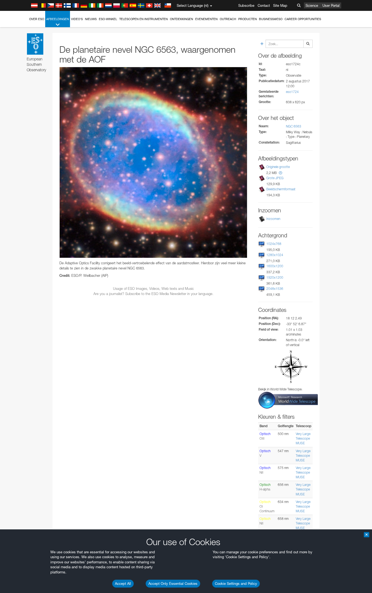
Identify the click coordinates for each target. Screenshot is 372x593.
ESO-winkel (108, 19)
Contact (264, 5)
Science (312, 5)
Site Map (280, 5)
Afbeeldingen (57, 19)
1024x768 (273, 244)
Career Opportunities (303, 19)
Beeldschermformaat (280, 189)
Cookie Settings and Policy (236, 583)
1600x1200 (274, 266)
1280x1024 (274, 255)
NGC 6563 (293, 126)
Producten (247, 19)
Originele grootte (278, 167)
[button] (280, 173)
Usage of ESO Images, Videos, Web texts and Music (153, 288)
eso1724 (292, 92)
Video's (77, 19)
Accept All (123, 583)
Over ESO (36, 19)
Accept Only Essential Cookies (172, 583)
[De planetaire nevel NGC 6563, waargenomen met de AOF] (153, 162)
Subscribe (246, 5)
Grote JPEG (274, 178)
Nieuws (91, 19)
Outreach (228, 19)
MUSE (300, 443)
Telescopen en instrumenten (143, 19)
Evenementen (206, 19)
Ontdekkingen (181, 19)
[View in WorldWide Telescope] (288, 400)
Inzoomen (273, 219)
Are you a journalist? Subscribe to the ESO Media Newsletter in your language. (153, 293)
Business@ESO (270, 19)
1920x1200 (274, 277)
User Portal (331, 5)
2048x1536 (274, 289)
